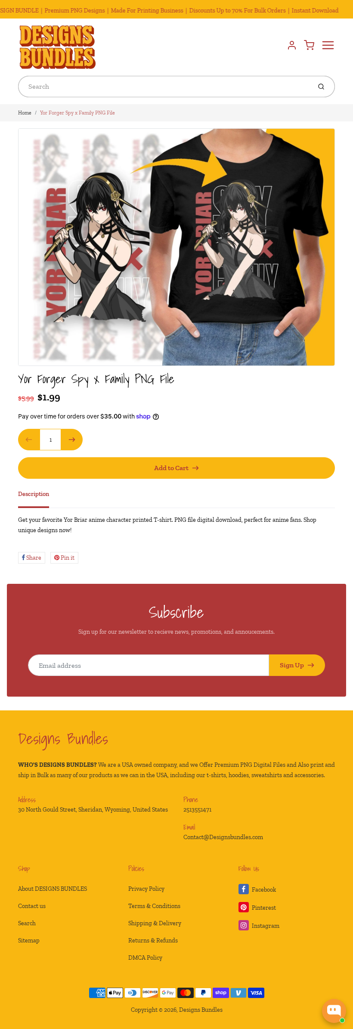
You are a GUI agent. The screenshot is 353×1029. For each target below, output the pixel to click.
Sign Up (292, 665)
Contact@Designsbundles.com (223, 837)
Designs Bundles (63, 738)
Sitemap (29, 940)
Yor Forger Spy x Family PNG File (77, 113)
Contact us (32, 906)
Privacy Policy (146, 889)
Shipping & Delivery (154, 923)
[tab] (38, 497)
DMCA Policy (145, 957)
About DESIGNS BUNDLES (52, 889)
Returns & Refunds (153, 940)
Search (27, 923)
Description (33, 494)
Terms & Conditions (154, 906)
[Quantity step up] (72, 439)
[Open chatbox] (334, 1011)
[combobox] (164, 86)
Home (24, 113)
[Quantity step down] (29, 439)
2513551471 (197, 809)
